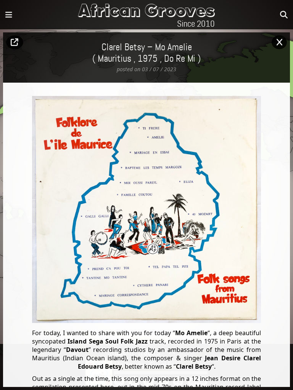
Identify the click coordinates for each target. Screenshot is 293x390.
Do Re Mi (179, 59)
